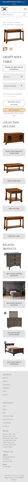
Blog (4, 413)
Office (4, 391)
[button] (22, 29)
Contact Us (6, 426)
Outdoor (5, 394)
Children (5, 381)
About (4, 409)
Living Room (10, 22)
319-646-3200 (7, 466)
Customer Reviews (8, 416)
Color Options (7, 423)
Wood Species (10, 86)
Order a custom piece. (9, 96)
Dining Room (6, 384)
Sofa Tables (10, 24)
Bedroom (5, 378)
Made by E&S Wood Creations (14, 68)
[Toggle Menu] (25, 9)
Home (4, 22)
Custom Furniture (8, 419)
